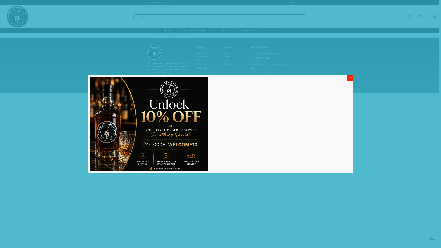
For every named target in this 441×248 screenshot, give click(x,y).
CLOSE (350, 78)
